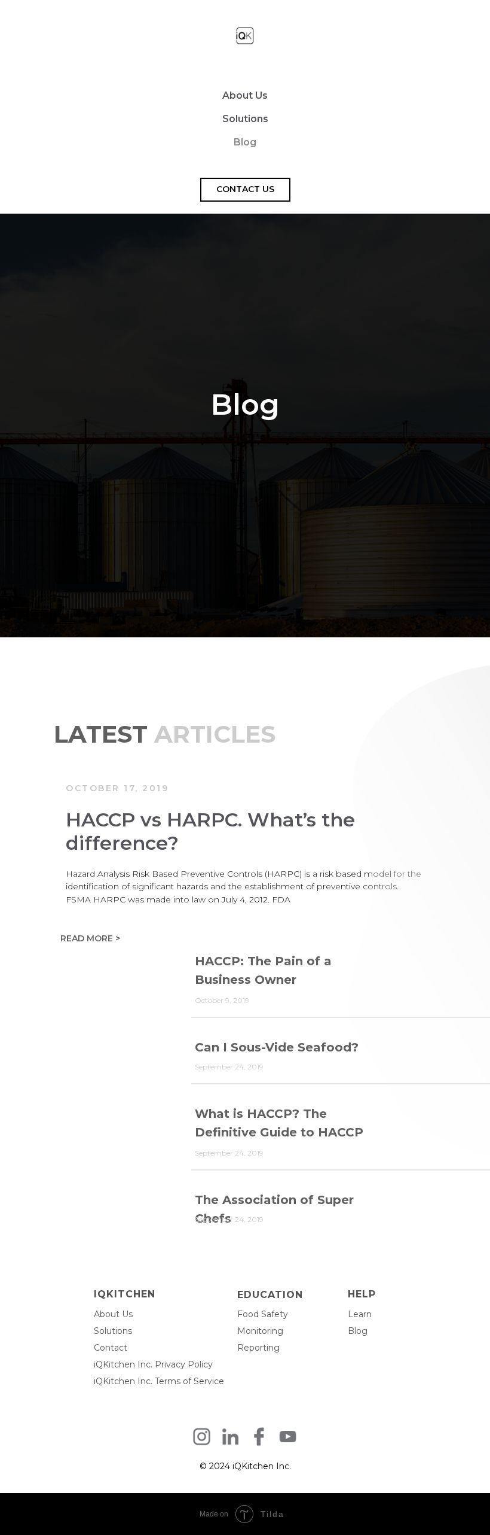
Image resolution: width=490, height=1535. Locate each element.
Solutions (245, 118)
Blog (245, 142)
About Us (245, 95)
